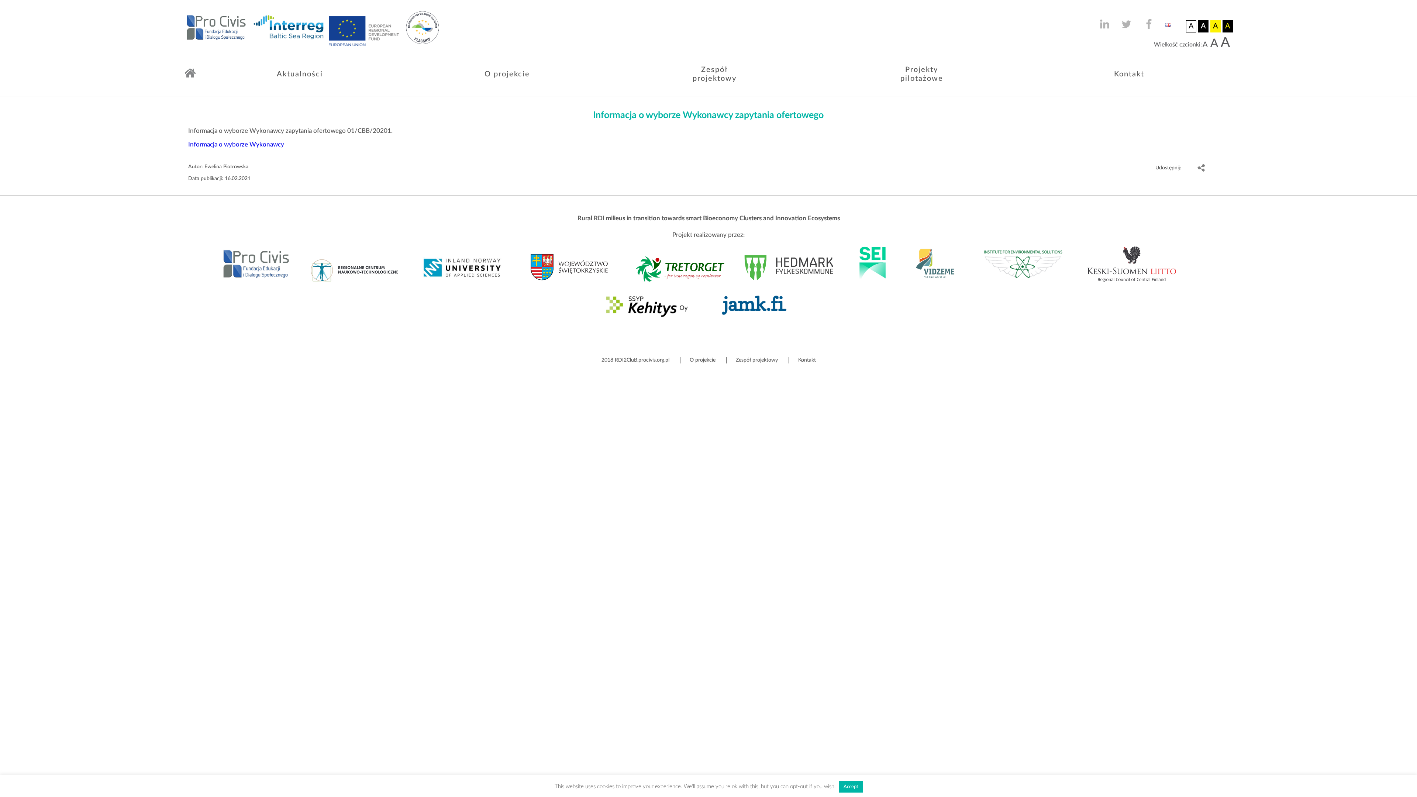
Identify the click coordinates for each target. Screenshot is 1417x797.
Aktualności (300, 74)
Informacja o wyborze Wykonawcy (236, 144)
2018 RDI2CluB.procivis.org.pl (635, 360)
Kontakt (1129, 74)
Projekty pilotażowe (921, 74)
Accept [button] (851, 786)
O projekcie (507, 74)
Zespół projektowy (715, 74)
